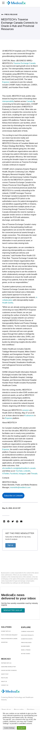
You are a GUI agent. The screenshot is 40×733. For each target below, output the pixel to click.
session (26, 410)
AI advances (29, 415)
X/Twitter (5, 474)
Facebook (14, 474)
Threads (34, 474)
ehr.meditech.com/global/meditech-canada (19, 468)
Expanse (5, 82)
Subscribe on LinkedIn (13, 495)
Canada (29, 101)
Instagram (22, 474)
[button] (3, 3)
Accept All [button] (21, 728)
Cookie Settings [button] (9, 728)
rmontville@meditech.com (20, 487)
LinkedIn (27, 471)
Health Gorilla (7, 303)
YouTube (19, 471)
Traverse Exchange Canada (24, 63)
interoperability (8, 101)
